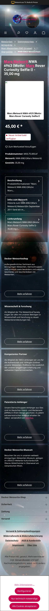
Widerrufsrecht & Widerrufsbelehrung (23, 535)
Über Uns (32, 545)
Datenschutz (11, 540)
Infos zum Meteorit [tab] (23, 204)
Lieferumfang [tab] (23, 223)
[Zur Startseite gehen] (24, 18)
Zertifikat (29, 418)
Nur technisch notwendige (24, 598)
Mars (30, 66)
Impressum (18, 545)
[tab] (23, 185)
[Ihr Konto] (35, 32)
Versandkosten (22, 559)
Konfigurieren (24, 591)
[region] (24, 100)
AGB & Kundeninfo (31, 540)
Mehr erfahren (24, 293)
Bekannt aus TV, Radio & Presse (26, 2)
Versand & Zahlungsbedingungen (23, 531)
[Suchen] (18, 32)
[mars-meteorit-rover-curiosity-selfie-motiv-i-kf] (24, 100)
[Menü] (5, 32)
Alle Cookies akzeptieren (24, 606)
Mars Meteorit (16, 62)
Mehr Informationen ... (24, 584)
